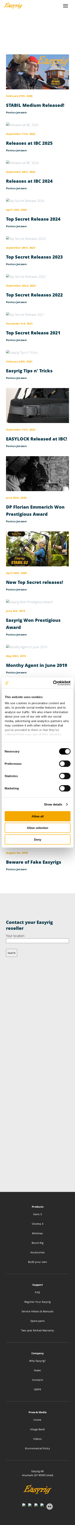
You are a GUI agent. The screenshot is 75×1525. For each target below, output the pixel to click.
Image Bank (37, 1429)
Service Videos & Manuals (38, 1311)
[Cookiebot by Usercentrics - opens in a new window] (53, 683)
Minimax (37, 1233)
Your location (15, 936)
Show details (53, 804)
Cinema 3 (37, 1224)
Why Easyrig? (37, 1361)
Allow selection (37, 828)
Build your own (37, 1262)
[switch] (64, 764)
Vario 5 (37, 1214)
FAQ (37, 1292)
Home (37, 1420)
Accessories (37, 1252)
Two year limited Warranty (37, 1330)
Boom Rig (38, 1243)
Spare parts (37, 1321)
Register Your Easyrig (37, 1302)
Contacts (37, 1380)
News (37, 1370)
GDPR (37, 1389)
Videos (37, 1439)
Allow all (38, 816)
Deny (37, 839)
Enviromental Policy (37, 1448)
